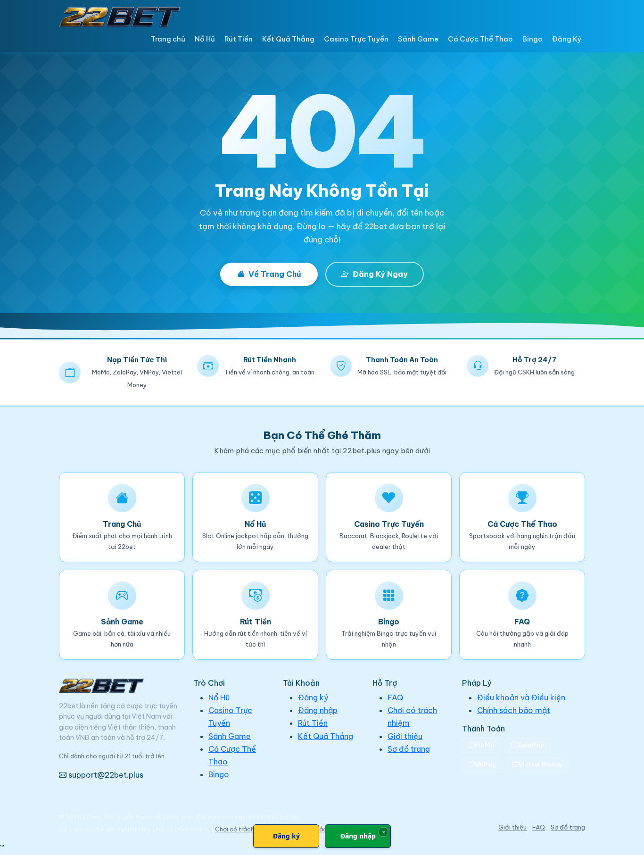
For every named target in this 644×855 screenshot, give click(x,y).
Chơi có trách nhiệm (243, 829)
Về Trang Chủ (274, 274)
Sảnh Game (418, 38)
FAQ (395, 697)
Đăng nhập (318, 710)
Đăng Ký (566, 38)
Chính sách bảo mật (513, 710)
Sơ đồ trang (409, 749)
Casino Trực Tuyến (356, 38)
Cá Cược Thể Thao (480, 38)
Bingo (532, 38)
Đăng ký (313, 697)
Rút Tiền (238, 38)
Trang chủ (168, 38)
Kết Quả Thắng (288, 38)
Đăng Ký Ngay (380, 274)
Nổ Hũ (205, 38)
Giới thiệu (405, 736)
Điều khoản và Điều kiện (521, 697)
